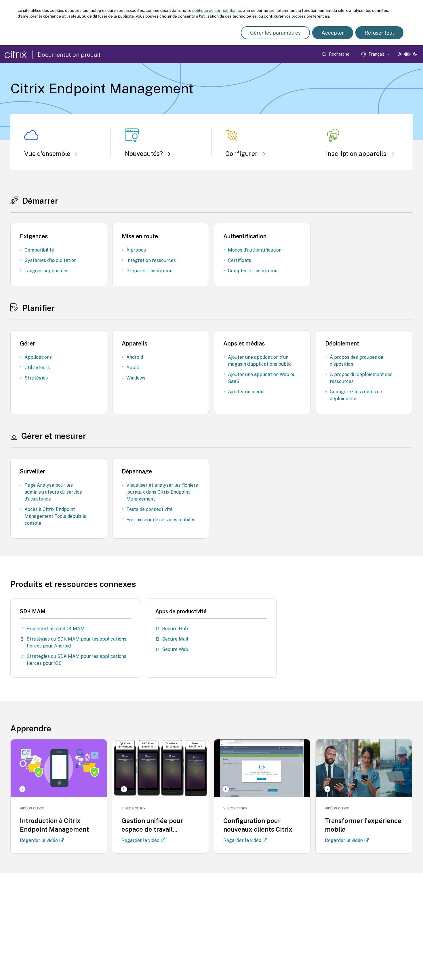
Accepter (332, 33)
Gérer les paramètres (275, 33)
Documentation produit (69, 54)
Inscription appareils (357, 153)
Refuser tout (379, 33)
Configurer (242, 153)
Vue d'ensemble (48, 153)
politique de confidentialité (216, 10)
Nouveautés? (144, 153)
